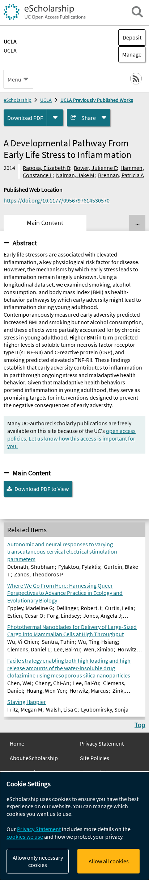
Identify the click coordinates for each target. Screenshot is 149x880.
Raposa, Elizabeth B (46, 167)
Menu (14, 79)
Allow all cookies (109, 861)
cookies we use (25, 836)
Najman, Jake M (75, 175)
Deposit (132, 37)
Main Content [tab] (45, 223)
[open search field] (137, 12)
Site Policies (94, 758)
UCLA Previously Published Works (96, 100)
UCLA (10, 50)
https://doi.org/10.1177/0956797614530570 (57, 200)
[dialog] (74, 826)
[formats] (55, 117)
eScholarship (17, 100)
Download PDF (25, 117)
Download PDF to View (41, 488)
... (137, 223)
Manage (129, 54)
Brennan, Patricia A (121, 175)
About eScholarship (34, 758)
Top (140, 724)
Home (17, 743)
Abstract (25, 242)
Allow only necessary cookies (38, 861)
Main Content (32, 472)
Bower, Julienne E (95, 167)
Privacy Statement (102, 743)
